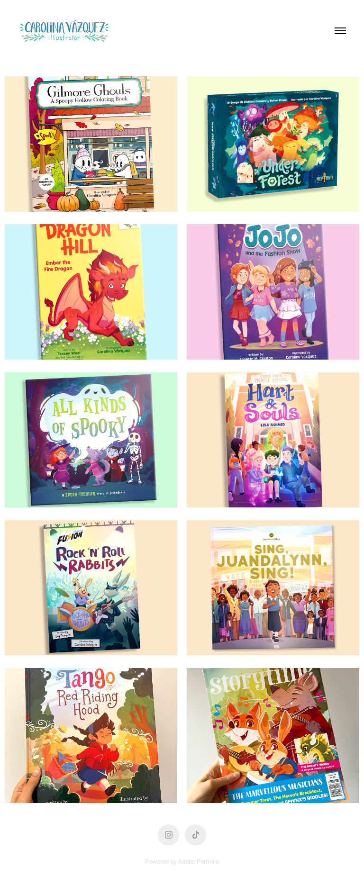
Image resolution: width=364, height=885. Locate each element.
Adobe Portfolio (198, 861)
